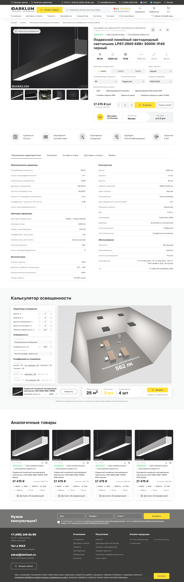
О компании (16, 16)
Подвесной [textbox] (127, 81)
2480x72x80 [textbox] (155, 81)
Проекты (51, 16)
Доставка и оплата (34, 16)
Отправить (156, 516)
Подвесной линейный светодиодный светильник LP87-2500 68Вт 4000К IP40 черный (111, 474)
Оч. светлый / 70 (32, 365)
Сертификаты (66, 16)
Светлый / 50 (46, 365)
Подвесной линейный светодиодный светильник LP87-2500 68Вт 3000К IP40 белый (30, 474)
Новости (99, 539)
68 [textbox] (96, 81)
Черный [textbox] (153, 71)
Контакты (97, 16)
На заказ (110, 16)
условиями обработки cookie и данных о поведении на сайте (41, 577)
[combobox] (161, 71)
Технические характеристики (26, 155)
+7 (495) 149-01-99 (129, 2)
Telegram (157, 2)
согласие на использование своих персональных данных (104, 521)
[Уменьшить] (118, 105)
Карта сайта (101, 558)
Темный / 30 (18, 368)
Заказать (159, 390)
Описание (52, 155)
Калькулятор (82, 16)
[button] (85, 95)
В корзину (147, 105)
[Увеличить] (131, 105)
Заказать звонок (21, 2)
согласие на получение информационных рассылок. (90, 523)
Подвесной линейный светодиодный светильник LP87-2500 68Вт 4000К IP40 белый (70, 474)
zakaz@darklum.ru (108, 2)
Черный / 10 (46, 380)
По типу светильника (139, 539)
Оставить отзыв (70, 155)
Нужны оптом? (165, 105)
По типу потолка (162, 539)
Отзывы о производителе (106, 547)
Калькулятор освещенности (28, 31)
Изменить (69, 391)
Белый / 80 (18, 365)
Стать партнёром (126, 16)
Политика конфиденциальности (110, 554)
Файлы (112, 155)
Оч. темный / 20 (33, 380)
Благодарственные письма (107, 543)
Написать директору (43, 2)
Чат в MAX (18, 545)
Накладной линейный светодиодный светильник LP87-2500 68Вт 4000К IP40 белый (152, 474)
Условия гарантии (103, 551)
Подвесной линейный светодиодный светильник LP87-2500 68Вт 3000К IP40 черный (40, 389)
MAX (145, 2)
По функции (135, 543)
